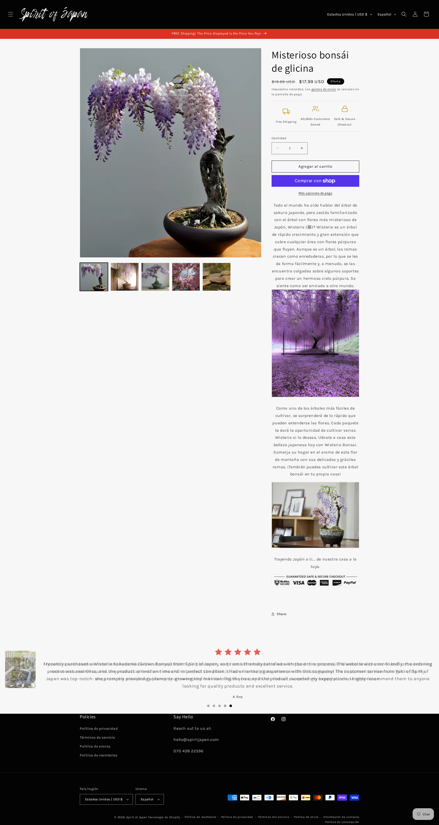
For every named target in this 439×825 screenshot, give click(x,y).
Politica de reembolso (99, 755)
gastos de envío (323, 89)
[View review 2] (214, 706)
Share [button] (282, 614)
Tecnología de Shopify (164, 817)
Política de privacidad (99, 728)
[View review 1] (208, 706)
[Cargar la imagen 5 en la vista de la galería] (216, 277)
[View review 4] (225, 706)
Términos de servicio (97, 737)
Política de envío (306, 817)
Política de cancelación (342, 822)
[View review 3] (219, 706)
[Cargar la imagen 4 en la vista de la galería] (186, 277)
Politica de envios (95, 746)
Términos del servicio (273, 817)
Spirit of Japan (136, 817)
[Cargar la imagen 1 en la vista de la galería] (94, 277)
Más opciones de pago (315, 193)
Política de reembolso (200, 817)
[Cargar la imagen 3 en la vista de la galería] (155, 277)
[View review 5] (230, 706)
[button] (10, 14)
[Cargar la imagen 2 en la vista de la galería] (125, 277)
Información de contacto (341, 817)
